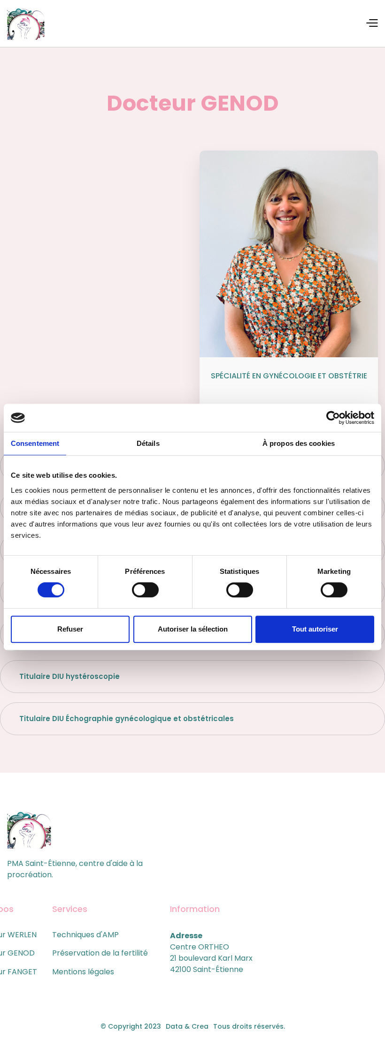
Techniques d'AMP (85, 934)
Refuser (70, 629)
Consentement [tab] (35, 443)
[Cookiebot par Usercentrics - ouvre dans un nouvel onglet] (333, 418)
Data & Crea (187, 1027)
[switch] (145, 589)
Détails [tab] (148, 443)
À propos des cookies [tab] (298, 443)
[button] (371, 22)
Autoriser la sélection (193, 629)
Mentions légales (83, 971)
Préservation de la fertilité (100, 953)
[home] (26, 23)
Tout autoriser (315, 629)
